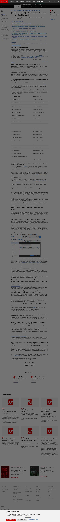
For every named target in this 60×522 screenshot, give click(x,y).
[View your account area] (58, 1)
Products (11, 1)
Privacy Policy (28, 516)
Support (33, 1)
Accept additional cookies (11, 519)
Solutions (16, 1)
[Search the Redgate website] (55, 1)
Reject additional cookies (22, 519)
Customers (22, 1)
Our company (28, 1)
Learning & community (40, 1)
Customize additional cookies (33, 519)
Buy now (50, 1)
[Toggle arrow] (52, 1)
